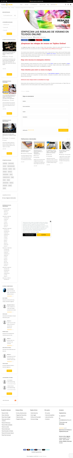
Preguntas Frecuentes (21, 415)
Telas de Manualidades (7, 424)
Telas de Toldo (5, 413)
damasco (11, 182)
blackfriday (5, 163)
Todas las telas (19, 417)
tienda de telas (10, 163)
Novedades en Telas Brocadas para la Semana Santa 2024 (11, 358)
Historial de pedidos (49, 415)
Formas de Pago (34, 419)
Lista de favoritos (49, 417)
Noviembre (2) (6, 250)
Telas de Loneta (5, 427)
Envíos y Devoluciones (21, 413)
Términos (44, 456)
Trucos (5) (5, 30)
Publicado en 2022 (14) (7, 267)
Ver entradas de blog (11, 383)
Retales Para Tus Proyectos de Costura (10, 342)
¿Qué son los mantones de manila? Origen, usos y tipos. (9, 53)
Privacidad (40, 456)
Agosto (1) (6, 235)
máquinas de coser (6, 177)
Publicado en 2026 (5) (7, 208)
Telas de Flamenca (6, 422)
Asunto (24, 111)
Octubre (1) (6, 219)
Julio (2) (5, 274)
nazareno (10, 168)
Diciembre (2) (6, 217)
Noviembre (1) (6, 279)
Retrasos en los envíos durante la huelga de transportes (38, 152)
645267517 (63, 416)
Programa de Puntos (21, 419)
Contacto (47, 419)
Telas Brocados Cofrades (7, 431)
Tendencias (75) (6, 24)
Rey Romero (9, 380)
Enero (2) (5, 265)
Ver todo (9, 33)
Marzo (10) (6, 262)
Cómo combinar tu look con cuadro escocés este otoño (11, 308)
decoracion (5, 168)
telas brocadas (5, 182)
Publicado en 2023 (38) (7, 247)
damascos (10, 171)
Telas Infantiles (5, 415)
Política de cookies (26, 232)
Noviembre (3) (6, 231)
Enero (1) (5, 214)
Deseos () (70, 1)
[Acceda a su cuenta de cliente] (68, 4)
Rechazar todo (29, 234)
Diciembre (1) (6, 210)
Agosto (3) (6, 255)
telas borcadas (5, 174)
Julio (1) (5, 220)
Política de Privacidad (36, 417)
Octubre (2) (6, 232)
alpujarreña (5, 185)
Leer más (4, 68)
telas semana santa (11, 166)
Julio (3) (5, 237)
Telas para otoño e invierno (6, 419)
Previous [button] (2, 57)
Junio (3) (5, 238)
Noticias (27, 91)
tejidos (11, 174)
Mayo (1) (5, 240)
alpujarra (9, 185)
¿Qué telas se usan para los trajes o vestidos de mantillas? (11, 325)
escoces (4, 166)
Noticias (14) (5, 27)
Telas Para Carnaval (6, 435)
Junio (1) (5, 222)
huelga (12, 177)
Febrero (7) (6, 264)
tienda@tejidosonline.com (65, 420)
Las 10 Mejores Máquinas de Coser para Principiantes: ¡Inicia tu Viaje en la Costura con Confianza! (9, 96)
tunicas (4, 188)
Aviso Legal (33, 415)
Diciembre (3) (6, 268)
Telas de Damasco (6, 429)
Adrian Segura (10, 386)
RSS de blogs (6, 400)
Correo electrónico (26, 106)
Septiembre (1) (6, 234)
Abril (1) (5, 241)
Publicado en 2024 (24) (7, 228)
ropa (14, 168)
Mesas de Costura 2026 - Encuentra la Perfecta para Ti (9, 135)
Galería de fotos (7, 195)
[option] (9, 56)
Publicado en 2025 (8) (7, 216)
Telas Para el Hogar (6, 417)
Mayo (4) (5, 259)
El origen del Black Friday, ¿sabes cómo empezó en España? (51, 151)
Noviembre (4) (6, 270)
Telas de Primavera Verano (8, 433)
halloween (4, 171)
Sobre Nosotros (34, 413)
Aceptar (43, 234)
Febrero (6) (6, 244)
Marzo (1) (5, 211)
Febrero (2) (6, 213)
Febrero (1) (6, 225)
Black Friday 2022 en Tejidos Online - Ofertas (64, 151)
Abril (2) (5, 261)
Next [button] (16, 57)
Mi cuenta (47, 413)
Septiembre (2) (6, 273)
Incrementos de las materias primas (25, 151)
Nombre (24, 101)
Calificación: (25, 130)
